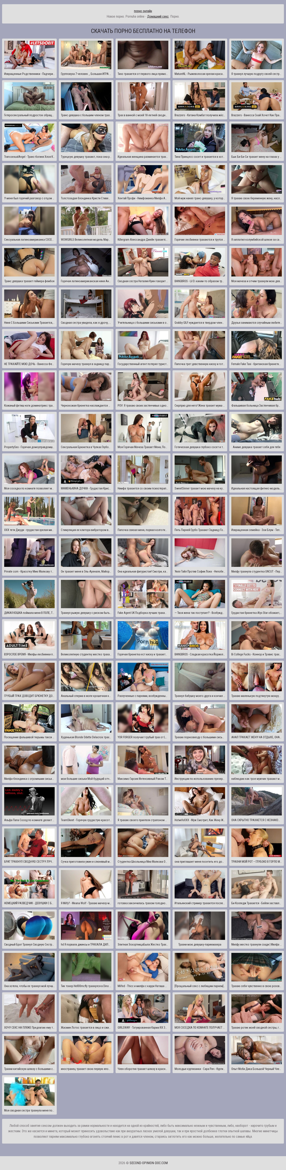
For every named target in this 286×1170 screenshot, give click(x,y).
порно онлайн (143, 11)
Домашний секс (158, 16)
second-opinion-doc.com (149, 1163)
